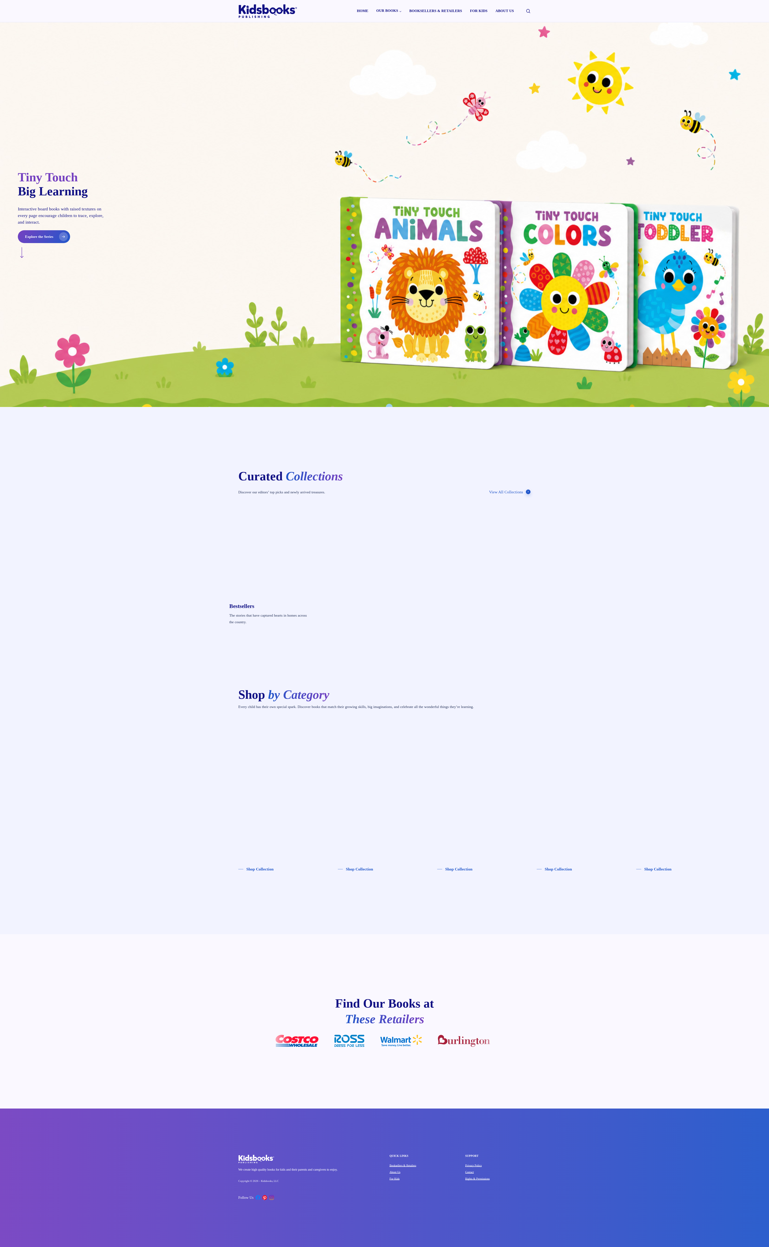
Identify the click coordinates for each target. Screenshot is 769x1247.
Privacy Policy (473, 1165)
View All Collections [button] (506, 492)
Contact (469, 1172)
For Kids (395, 1178)
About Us (395, 1172)
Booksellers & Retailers (403, 1165)
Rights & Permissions (477, 1178)
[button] (44, 236)
